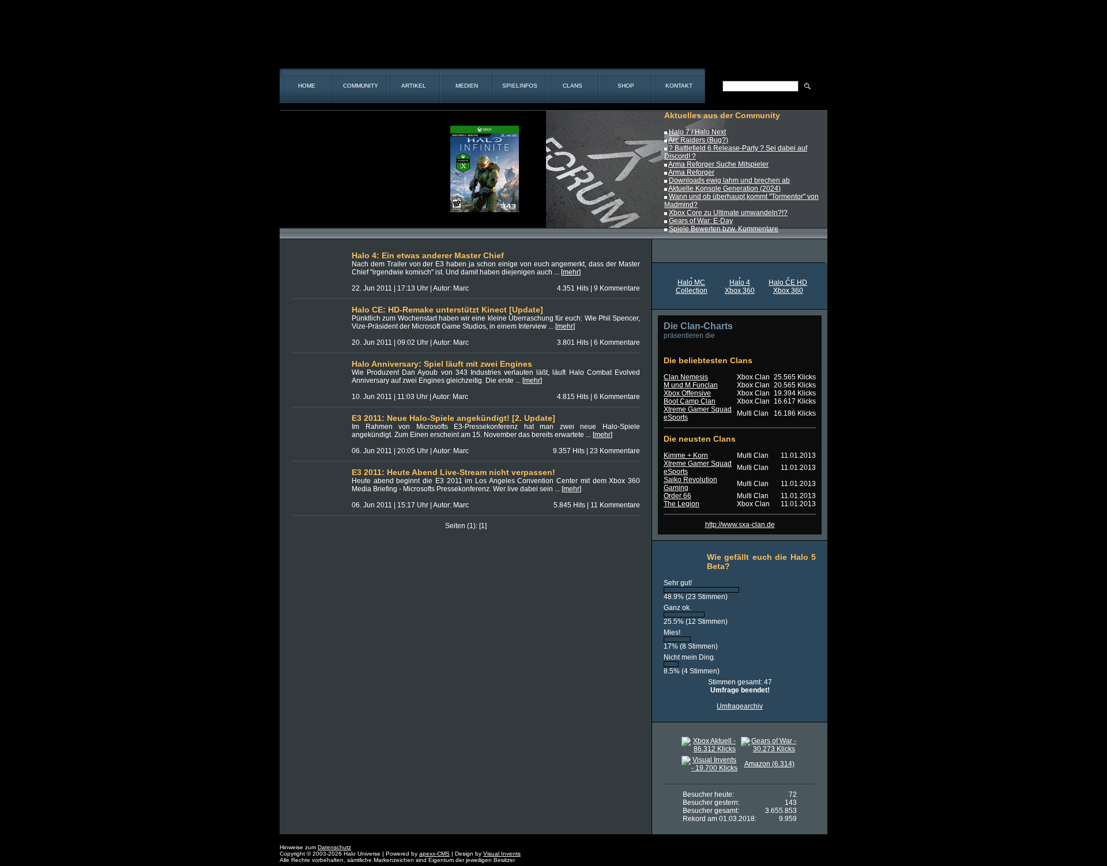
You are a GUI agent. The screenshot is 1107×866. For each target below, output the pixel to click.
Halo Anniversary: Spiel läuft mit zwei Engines (442, 363)
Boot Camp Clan (690, 401)
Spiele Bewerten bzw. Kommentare (723, 229)
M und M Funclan (691, 385)
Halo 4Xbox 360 (740, 286)
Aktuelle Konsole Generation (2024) (724, 189)
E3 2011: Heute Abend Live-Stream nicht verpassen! (453, 472)
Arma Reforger (691, 172)
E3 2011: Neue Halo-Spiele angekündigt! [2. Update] (453, 418)
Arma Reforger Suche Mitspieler (718, 164)
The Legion (681, 504)
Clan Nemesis (686, 377)
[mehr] (571, 272)
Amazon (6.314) (769, 764)
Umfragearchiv (740, 706)
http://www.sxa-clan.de (740, 525)
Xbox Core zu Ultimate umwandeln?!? (728, 213)
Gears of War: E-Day (701, 221)
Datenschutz (334, 847)
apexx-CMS (434, 853)
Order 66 (677, 496)
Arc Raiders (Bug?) (698, 140)
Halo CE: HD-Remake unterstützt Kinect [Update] (447, 309)
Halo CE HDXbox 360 (788, 286)
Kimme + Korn (686, 455)
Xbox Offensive (687, 393)
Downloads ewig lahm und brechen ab (729, 180)
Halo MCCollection (691, 286)
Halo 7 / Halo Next (697, 132)
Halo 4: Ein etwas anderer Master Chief (428, 255)
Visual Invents (502, 853)
